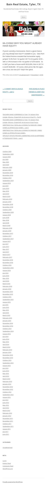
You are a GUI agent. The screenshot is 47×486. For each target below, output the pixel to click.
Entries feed (7, 463)
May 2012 (6, 405)
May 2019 (6, 191)
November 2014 (8, 326)
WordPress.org (8, 469)
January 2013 (7, 384)
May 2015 (6, 310)
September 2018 (8, 212)
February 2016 (7, 286)
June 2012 (6, 403)
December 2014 (8, 323)
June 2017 (6, 247)
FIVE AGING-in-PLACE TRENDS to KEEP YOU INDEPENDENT (36, 92)
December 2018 (8, 204)
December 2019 (8, 173)
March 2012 (6, 411)
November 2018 (8, 207)
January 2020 (7, 170)
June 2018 (6, 218)
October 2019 (7, 178)
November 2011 (8, 421)
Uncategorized (24, 75)
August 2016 (7, 270)
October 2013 (7, 360)
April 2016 (6, 281)
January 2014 (7, 352)
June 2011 (6, 434)
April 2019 (6, 194)
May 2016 (6, 278)
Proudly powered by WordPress (13, 482)
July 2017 (5, 244)
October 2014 (7, 329)
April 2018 (6, 223)
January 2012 (7, 416)
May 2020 (6, 162)
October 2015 (7, 297)
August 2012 (7, 397)
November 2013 (8, 358)
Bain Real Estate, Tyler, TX (23, 4)
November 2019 (8, 175)
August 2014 (7, 334)
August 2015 (7, 302)
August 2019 (7, 183)
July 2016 (5, 273)
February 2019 (7, 199)
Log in (4, 461)
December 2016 (8, 260)
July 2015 (5, 305)
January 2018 (7, 231)
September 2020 (8, 154)
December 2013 (8, 355)
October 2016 (7, 265)
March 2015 (6, 315)
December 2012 (8, 387)
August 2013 (7, 366)
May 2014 (6, 342)
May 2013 (6, 374)
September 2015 (8, 300)
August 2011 (7, 429)
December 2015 (8, 292)
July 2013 (5, 368)
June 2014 (6, 339)
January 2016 (7, 289)
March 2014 (6, 347)
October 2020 (7, 152)
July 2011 (5, 432)
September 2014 (8, 331)
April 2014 (6, 344)
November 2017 (8, 233)
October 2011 (7, 424)
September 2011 (8, 426)
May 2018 (6, 220)
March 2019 (6, 196)
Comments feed (8, 466)
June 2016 (6, 276)
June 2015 (6, 307)
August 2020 (7, 157)
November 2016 (8, 263)
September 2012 (8, 395)
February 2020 (7, 167)
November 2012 (8, 389)
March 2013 (6, 379)
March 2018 (6, 226)
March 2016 (6, 284)
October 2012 (7, 392)
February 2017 (7, 257)
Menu (23, 17)
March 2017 (6, 255)
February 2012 (7, 413)
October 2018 (7, 210)
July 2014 (5, 337)
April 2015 (6, 313)
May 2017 (6, 249)
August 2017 (7, 241)
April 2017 (6, 252)
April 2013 (6, 376)
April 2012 (6, 408)
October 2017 (7, 236)
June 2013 (6, 371)
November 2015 (8, 294)
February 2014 (7, 350)
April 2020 (6, 165)
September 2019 (8, 181)
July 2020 (5, 159)
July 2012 (5, 400)
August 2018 (7, 215)
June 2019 (6, 189)
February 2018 (7, 228)
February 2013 (7, 381)
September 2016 (8, 268)
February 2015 (7, 318)
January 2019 (7, 202)
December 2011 (8, 418)
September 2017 (8, 239)
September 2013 (8, 363)
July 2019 (5, 186)
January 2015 (7, 321)
